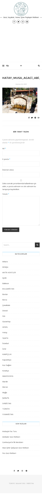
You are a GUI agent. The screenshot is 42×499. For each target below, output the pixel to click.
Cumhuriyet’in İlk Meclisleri (12, 442)
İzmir (4, 349)
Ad (4, 148)
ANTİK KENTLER (9, 272)
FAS (3, 316)
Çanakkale (6, 305)
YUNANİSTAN (7, 414)
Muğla (4, 392)
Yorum (5, 194)
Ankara (5, 261)
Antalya (5, 267)
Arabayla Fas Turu (9, 431)
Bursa (4, 299)
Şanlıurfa (5, 398)
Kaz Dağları (6, 365)
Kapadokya (6, 360)
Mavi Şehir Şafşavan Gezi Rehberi (15, 448)
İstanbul (5, 343)
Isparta (5, 338)
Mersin (5, 387)
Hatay (4, 332)
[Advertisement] (21, 44)
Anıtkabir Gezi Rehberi (11, 437)
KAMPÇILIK (7, 354)
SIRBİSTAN (6, 403)
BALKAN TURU (20, 483)
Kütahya (5, 370)
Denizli (5, 310)
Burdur (5, 294)
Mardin (5, 381)
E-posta (6, 159)
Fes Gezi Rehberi (9, 453)
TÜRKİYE (6, 409)
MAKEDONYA (7, 376)
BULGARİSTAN (8, 289)
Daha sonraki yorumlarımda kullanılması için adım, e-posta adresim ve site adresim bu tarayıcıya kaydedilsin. (19, 186)
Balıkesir (5, 283)
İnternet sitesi (8, 170)
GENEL (5, 327)
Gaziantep (6, 321)
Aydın (4, 278)
